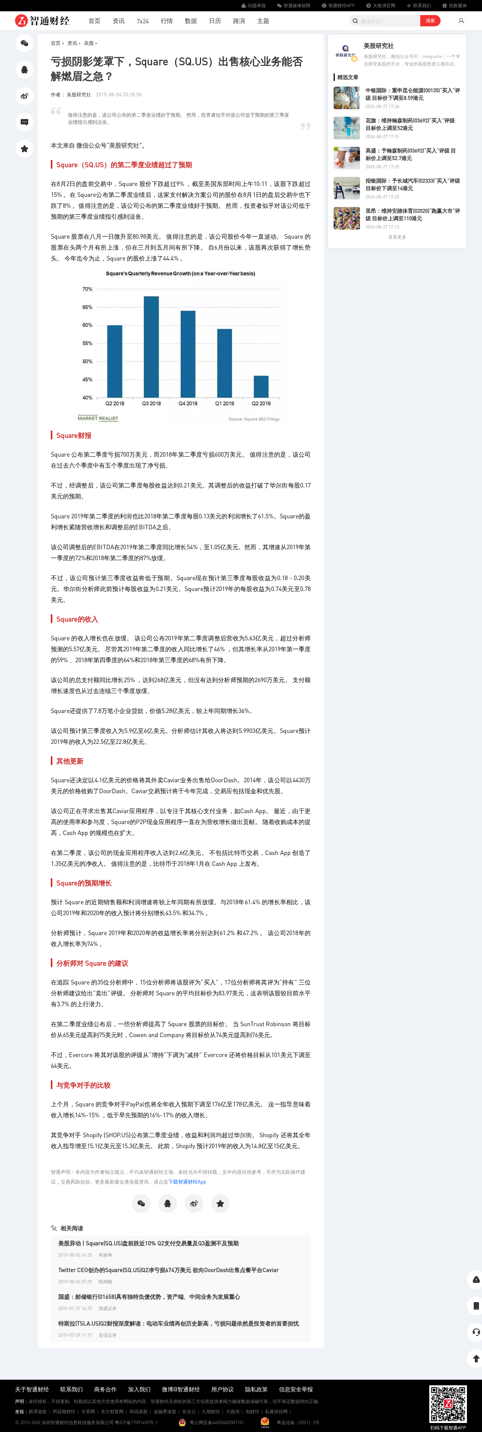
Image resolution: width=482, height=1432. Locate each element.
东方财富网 (112, 1411)
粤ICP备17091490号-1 (136, 1422)
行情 (167, 20)
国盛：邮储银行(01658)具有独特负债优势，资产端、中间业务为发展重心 (149, 1296)
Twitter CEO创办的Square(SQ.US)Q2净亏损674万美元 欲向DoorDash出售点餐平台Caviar (168, 1270)
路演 (239, 20)
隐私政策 (256, 1389)
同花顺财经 (64, 1411)
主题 (263, 20)
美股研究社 (379, 45)
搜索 (430, 20)
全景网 (88, 1411)
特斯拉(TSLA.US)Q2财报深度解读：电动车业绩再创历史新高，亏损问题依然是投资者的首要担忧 (178, 1323)
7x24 (143, 21)
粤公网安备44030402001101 (217, 1422)
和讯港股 (139, 1411)
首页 (94, 20)
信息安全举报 (296, 1389)
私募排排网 (276, 1411)
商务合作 (105, 1389)
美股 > (91, 43)
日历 (215, 20)
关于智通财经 (32, 1389)
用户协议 (222, 1389)
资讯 (119, 20)
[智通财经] (42, 20)
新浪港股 (38, 1411)
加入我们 (139, 1389)
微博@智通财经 (181, 1389)
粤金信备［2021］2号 (298, 1422)
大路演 (232, 1411)
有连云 (189, 1411)
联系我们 (71, 1389)
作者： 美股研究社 (71, 94)
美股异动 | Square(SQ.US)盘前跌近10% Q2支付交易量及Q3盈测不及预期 (148, 1243)
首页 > (57, 43)
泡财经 (252, 1411)
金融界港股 (165, 1411)
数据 (191, 20)
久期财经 (211, 1411)
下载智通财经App (187, 1181)
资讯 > (74, 43)
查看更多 (397, 237)
